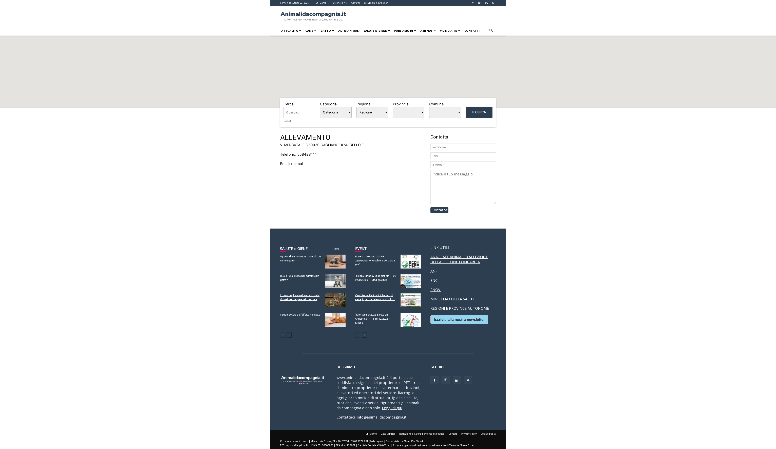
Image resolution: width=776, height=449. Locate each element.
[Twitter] (493, 3)
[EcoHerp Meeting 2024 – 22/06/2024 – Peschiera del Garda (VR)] (411, 262)
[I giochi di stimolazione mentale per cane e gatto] (335, 262)
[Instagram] (480, 3)
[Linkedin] (486, 3)
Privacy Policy (469, 433)
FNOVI (435, 289)
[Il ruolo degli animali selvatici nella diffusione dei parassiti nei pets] (335, 300)
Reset (287, 121)
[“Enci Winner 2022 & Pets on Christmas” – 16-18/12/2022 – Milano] (411, 320)
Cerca (289, 104)
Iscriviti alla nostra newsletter (459, 320)
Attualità (289, 31)
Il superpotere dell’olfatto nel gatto (300, 314)
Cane (309, 31)
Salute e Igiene (375, 31)
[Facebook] (473, 3)
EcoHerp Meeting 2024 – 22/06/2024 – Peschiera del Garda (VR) (375, 260)
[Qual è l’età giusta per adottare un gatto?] (335, 281)
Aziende (426, 31)
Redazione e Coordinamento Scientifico (422, 433)
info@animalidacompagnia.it (382, 417)
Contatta (439, 210)
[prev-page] (282, 335)
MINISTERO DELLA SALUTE (453, 299)
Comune (436, 104)
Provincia (401, 104)
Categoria (328, 104)
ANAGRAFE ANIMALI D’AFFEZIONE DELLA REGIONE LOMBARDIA (459, 259)
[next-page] (289, 335)
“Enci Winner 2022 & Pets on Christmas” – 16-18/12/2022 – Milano (372, 318)
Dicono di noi (340, 2)
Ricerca (479, 112)
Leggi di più (392, 407)
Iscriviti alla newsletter (376, 2)
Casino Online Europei (449, 331)
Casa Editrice (388, 433)
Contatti (355, 2)
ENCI (434, 280)
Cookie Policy (488, 433)
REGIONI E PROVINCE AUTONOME (459, 308)
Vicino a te (448, 31)
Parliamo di (403, 31)
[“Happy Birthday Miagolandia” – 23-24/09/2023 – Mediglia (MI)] (411, 281)
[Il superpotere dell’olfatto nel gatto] (335, 320)
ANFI (434, 271)
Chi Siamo (321, 2)
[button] (491, 30)
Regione (363, 104)
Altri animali (349, 31)
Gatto (326, 31)
